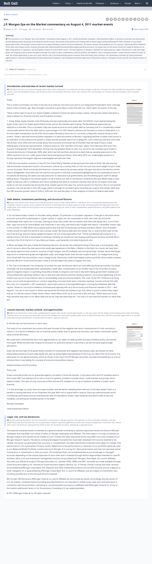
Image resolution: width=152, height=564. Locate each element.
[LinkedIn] (131, 19)
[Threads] (123, 19)
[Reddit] (115, 19)
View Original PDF (141, 29)
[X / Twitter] (107, 19)
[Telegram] (138, 19)
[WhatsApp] (134, 19)
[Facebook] (111, 19)
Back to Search (12, 14)
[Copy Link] (146, 19)
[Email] (142, 19)
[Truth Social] (127, 19)
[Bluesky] (119, 19)
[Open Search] (147, 3)
